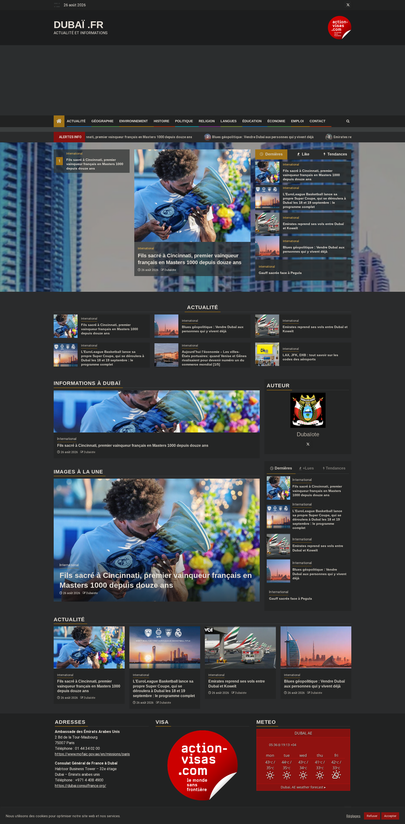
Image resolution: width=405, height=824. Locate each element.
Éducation (252, 121)
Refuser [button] (372, 816)
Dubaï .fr (78, 24)
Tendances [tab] (336, 154)
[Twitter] (307, 443)
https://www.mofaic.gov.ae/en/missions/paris (92, 754)
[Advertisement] (202, 80)
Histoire (161, 121)
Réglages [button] (353, 816)
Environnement (133, 121)
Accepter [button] (390, 816)
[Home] (59, 121)
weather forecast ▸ (303, 787)
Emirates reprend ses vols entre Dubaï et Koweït (314, 137)
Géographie (102, 121)
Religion (207, 121)
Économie (276, 121)
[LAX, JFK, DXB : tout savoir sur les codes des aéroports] (267, 354)
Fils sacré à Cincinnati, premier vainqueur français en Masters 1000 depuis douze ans (94, 164)
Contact (318, 121)
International (74, 153)
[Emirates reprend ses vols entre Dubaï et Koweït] (267, 223)
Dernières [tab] (273, 154)
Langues (228, 121)
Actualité (76, 121)
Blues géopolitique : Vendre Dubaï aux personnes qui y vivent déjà (205, 137)
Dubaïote (170, 270)
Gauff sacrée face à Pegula (280, 273)
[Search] (348, 121)
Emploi (297, 121)
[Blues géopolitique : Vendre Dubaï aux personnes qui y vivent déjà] (267, 246)
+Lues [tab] (308, 468)
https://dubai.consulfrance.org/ (80, 785)
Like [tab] (305, 154)
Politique (184, 121)
